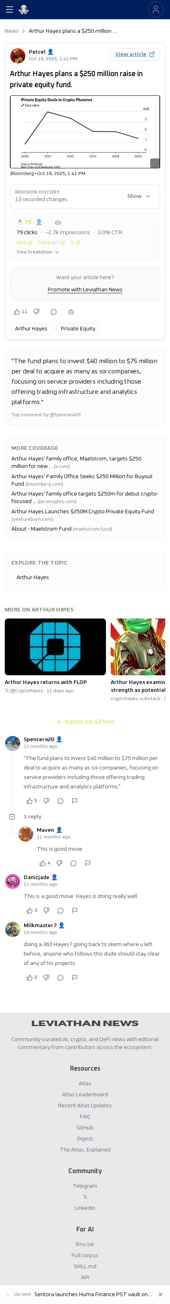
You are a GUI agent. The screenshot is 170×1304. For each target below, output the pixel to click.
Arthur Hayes (31, 329)
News (12, 31)
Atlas (85, 1083)
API (85, 1277)
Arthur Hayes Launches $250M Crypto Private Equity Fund (82, 511)
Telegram (48, 242)
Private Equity (78, 329)
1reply (33, 817)
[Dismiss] (160, 1294)
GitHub (85, 1128)
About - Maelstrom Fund (41, 529)
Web (21, 242)
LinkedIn (85, 1208)
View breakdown (35, 252)
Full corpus (85, 1255)
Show (134, 196)
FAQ (85, 1117)
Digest (85, 1139)
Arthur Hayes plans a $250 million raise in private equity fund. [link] (73, 31)
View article (130, 54)
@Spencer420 (65, 415)
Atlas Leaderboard (85, 1094)
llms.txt (85, 1244)
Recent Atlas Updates (85, 1105)
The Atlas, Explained (85, 1150)
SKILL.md (85, 1266)
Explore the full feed (89, 722)
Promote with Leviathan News (85, 289)
